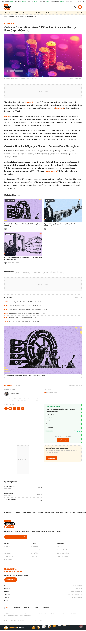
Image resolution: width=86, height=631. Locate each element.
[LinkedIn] (14, 408)
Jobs (5, 563)
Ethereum (46, 272)
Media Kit (59, 546)
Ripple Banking (50, 12)
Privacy (36, 620)
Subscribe (51, 458)
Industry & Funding (39, 12)
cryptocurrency (37, 272)
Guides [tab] (35, 608)
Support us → (10, 579)
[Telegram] (18, 408)
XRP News (17, 12)
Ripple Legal (59, 12)
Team (5, 550)
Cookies (42, 620)
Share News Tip (8, 556)
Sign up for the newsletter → (16, 537)
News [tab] (8, 608)
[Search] (75, 7)
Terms (31, 620)
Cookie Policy (34, 553)
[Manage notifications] (81, 626)
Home (5, 16)
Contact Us (7, 553)
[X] (6, 408)
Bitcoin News (8, 12)
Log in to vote (63, 440)
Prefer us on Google (50, 392)
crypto (54, 272)
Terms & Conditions (36, 550)
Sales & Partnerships (63, 556)
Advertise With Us (62, 550)
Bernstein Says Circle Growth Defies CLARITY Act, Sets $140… (25, 302)
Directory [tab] (45, 608)
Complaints (34, 556)
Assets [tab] (26, 608)
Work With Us (8, 560)
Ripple (61, 272)
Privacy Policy (34, 546)
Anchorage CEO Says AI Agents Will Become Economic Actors (25, 321)
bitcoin (18, 272)
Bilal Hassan (14, 394)
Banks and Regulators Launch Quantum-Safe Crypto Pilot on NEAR (26, 306)
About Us (7, 546)
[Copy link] (22, 408)
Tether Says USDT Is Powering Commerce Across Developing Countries (28, 309)
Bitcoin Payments (70, 12)
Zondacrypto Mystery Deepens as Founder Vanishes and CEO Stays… (27, 313)
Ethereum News (27, 12)
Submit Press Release (63, 553)
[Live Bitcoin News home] (7, 7)
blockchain (26, 272)
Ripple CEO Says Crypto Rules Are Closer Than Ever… (23, 317)
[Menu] (80, 7)
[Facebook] (10, 408)
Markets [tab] (17, 608)
